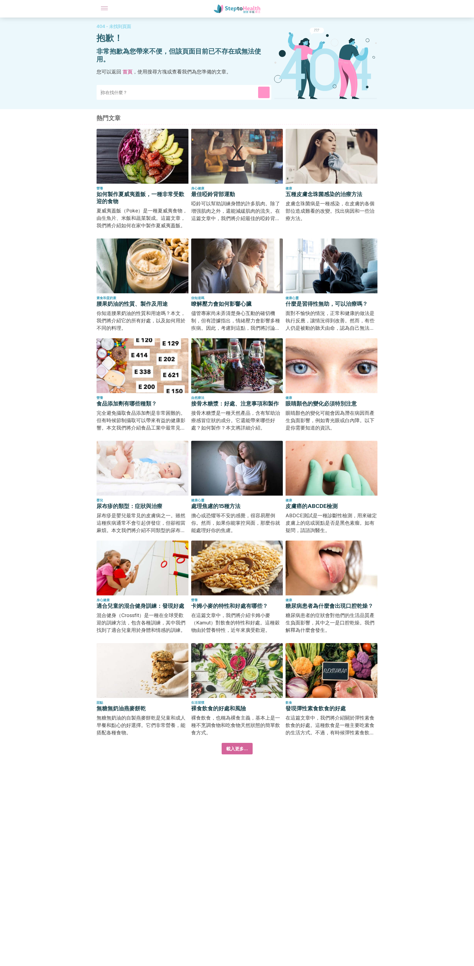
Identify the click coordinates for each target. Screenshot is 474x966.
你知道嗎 (197, 298)
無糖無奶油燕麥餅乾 (121, 708)
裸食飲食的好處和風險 (218, 708)
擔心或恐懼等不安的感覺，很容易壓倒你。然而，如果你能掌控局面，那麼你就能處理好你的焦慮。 (235, 523)
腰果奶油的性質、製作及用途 (132, 303)
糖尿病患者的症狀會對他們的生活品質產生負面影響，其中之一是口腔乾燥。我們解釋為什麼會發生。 (330, 622)
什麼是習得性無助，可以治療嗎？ (327, 303)
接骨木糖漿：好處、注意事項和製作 (235, 403)
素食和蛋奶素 (106, 298)
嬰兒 (100, 500)
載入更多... (237, 748)
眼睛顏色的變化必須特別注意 (321, 403)
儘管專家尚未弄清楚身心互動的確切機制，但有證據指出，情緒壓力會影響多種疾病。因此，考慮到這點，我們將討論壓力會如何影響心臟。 (235, 321)
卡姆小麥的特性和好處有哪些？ (229, 606)
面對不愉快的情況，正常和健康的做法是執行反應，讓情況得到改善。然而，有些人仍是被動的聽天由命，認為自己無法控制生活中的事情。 (330, 321)
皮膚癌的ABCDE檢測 (312, 506)
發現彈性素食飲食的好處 (316, 708)
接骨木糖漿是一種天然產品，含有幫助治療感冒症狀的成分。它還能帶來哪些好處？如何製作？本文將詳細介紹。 (235, 420)
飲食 (289, 702)
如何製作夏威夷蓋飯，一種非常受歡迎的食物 (140, 197)
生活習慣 (197, 702)
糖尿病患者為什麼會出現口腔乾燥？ (329, 606)
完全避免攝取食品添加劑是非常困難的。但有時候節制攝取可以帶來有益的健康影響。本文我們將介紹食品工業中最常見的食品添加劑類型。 (141, 420)
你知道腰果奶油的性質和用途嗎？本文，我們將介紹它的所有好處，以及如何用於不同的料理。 (141, 320)
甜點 (100, 702)
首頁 (127, 72)
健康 (289, 188)
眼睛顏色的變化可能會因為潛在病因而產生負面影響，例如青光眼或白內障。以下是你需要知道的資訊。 (330, 420)
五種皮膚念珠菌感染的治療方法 (324, 194)
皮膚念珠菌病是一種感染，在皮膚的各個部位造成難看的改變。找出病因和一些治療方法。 (330, 211)
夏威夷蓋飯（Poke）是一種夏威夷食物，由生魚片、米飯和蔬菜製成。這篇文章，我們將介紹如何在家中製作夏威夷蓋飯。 (142, 218)
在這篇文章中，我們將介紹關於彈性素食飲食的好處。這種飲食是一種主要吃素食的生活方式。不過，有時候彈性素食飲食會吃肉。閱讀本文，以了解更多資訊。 (330, 725)
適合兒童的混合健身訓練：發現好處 (140, 606)
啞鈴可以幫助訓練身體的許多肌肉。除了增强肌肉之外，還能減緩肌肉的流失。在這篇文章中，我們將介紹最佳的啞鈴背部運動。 (235, 211)
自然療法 (197, 398)
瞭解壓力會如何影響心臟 (221, 303)
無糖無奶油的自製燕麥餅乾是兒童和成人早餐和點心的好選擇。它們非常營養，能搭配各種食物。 (141, 725)
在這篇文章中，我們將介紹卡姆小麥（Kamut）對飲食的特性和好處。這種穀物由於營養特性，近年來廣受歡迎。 (235, 622)
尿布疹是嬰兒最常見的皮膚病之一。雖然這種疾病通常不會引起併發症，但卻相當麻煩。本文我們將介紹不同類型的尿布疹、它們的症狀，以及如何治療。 (141, 523)
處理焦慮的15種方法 (216, 506)
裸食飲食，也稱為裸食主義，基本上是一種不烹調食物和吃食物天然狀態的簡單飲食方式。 (235, 725)
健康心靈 (292, 298)
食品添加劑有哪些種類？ (127, 403)
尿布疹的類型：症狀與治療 (129, 506)
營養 (100, 188)
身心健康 (197, 188)
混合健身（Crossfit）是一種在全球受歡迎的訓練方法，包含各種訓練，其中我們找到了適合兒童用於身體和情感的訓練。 (141, 622)
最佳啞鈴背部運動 (213, 194)
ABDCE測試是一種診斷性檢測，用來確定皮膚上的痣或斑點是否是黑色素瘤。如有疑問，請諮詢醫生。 (331, 523)
